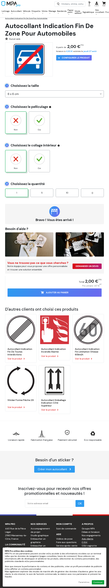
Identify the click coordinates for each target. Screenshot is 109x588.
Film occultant (99, 11)
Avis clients (87, 538)
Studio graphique (40, 535)
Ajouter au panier (57, 292)
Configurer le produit (75, 57)
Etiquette (36, 11)
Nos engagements (91, 535)
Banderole (62, 11)
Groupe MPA (88, 528)
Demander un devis (87, 266)
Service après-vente (66, 545)
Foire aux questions (66, 542)
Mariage (52, 11)
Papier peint (71, 11)
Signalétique (88, 12)
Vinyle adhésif (78, 12)
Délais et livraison (91, 532)
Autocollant (16, 11)
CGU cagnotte (89, 545)
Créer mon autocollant (52, 469)
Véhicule (27, 11)
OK (80, 503)
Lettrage (6, 11)
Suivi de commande (66, 528)
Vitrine (45, 11)
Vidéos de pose (64, 538)
